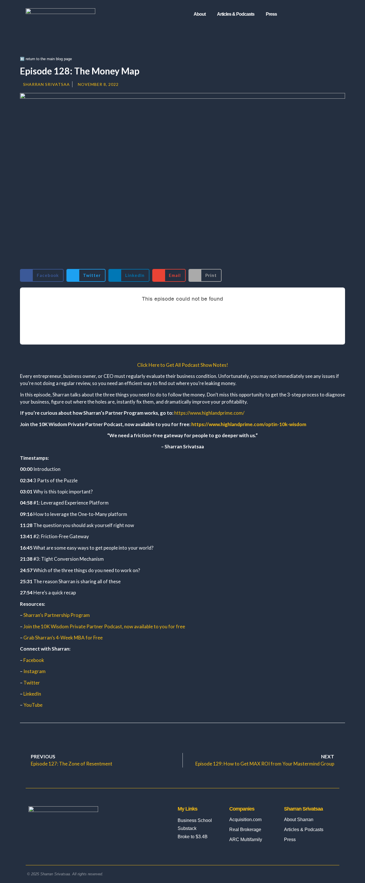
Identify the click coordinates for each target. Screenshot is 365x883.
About (200, 14)
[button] (42, 275)
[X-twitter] (317, 14)
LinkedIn (32, 694)
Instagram (34, 671)
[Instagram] (293, 14)
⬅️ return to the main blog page (46, 59)
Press (271, 14)
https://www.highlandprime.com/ (209, 413)
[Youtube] (328, 14)
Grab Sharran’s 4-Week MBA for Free (63, 638)
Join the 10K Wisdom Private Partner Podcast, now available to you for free (104, 626)
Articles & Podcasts (235, 14)
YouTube (32, 705)
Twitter (31, 683)
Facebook (33, 660)
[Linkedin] (305, 14)
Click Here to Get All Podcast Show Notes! (182, 365)
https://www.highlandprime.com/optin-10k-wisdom (248, 424)
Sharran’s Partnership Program (56, 615)
